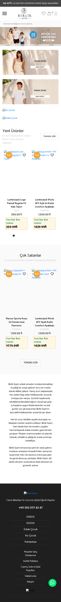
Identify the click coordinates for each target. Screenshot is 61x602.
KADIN (30, 523)
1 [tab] (14, 236)
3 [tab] (22, 236)
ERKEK (30, 517)
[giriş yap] (56, 13)
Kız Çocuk (30, 535)
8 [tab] (40, 236)
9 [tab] (44, 236)
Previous (8, 309)
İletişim (30, 582)
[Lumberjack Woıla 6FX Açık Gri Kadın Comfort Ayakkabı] (44, 173)
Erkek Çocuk (30, 529)
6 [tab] (33, 236)
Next (52, 309)
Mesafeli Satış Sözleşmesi (30, 553)
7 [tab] (36, 236)
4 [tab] (25, 236)
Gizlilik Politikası (30, 561)
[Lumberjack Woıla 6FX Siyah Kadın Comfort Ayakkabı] (44, 291)
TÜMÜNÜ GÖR (49, 136)
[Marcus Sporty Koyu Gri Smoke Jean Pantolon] (16, 291)
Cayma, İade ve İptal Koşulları (30, 568)
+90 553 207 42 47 (31, 507)
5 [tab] (29, 236)
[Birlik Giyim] (25, 13)
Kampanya (30, 542)
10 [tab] (48, 236)
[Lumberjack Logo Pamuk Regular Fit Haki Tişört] (16, 173)
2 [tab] (18, 236)
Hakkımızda (30, 576)
